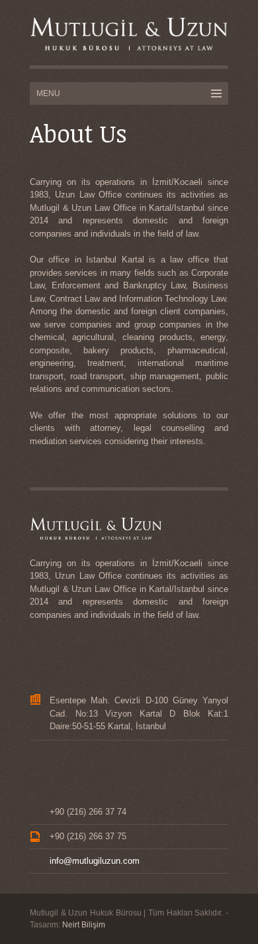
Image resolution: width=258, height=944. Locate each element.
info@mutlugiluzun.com (95, 861)
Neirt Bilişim (83, 924)
